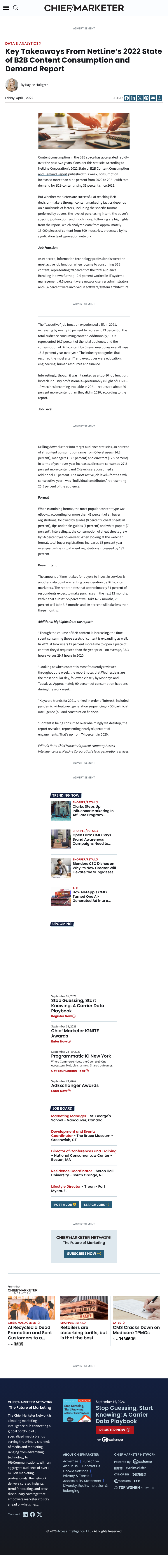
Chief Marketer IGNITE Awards (75, 1033)
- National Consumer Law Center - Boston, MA (84, 1155)
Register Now (61, 1016)
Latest (118, 1322)
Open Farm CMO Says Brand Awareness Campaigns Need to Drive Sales (92, 841)
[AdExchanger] (112, 1439)
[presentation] (61, 811)
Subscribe (90, 1461)
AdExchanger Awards (75, 1085)
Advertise (70, 1461)
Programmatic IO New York (81, 1056)
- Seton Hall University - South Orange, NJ (82, 1173)
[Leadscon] (127, 1339)
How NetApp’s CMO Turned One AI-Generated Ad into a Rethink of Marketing (91, 898)
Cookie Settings (75, 1471)
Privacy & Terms (76, 1476)
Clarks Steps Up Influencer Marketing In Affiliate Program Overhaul (93, 813)
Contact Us (91, 1466)
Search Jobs (95, 1204)
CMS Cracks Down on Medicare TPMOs (136, 1330)
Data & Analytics (21, 43)
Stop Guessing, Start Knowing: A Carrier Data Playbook (77, 1005)
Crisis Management (23, 1322)
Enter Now (59, 1041)
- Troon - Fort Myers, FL (78, 1188)
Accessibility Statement (82, 1481)
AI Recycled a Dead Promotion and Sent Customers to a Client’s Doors (30, 1335)
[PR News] (18, 1344)
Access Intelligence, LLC (74, 1531)
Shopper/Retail (84, 802)
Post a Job (63, 1204)
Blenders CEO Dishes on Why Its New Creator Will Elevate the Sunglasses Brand (94, 870)
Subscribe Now (82, 1253)
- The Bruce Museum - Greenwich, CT (82, 1135)
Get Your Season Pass (68, 1071)
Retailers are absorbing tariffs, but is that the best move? (83, 1335)
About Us (70, 1466)
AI (74, 888)
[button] (6, 7)
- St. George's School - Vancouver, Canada (81, 1118)
